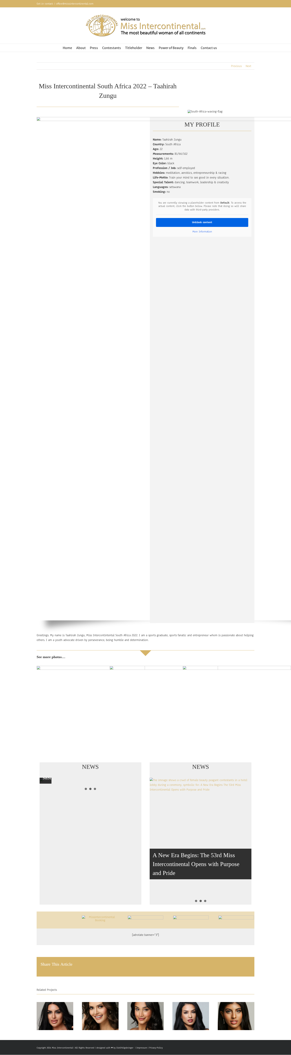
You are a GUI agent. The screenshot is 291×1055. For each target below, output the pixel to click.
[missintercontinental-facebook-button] (145, 917)
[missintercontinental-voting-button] (236, 917)
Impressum (141, 1047)
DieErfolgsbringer (124, 1047)
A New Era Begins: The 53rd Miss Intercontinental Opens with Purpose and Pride (196, 864)
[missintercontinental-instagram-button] (191, 917)
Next (248, 66)
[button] (222, 48)
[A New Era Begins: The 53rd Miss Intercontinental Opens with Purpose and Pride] (200, 841)
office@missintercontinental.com (74, 4)
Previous (236, 66)
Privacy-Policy (156, 1047)
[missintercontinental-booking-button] (100, 917)
